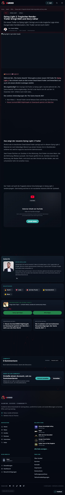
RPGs (12, 9)
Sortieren (47, 360)
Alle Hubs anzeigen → (41, 449)
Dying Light (13, 13)
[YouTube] (20, 486)
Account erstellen (42, 378)
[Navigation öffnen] (62, 3)
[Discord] (10, 486)
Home (2, 9)
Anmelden (56, 378)
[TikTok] (17, 486)
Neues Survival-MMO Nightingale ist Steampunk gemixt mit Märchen (30, 102)
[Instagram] (13, 486)
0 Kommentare (31, 30)
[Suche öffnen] (56, 3)
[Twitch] (24, 486)
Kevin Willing (14, 28)
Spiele (7, 9)
